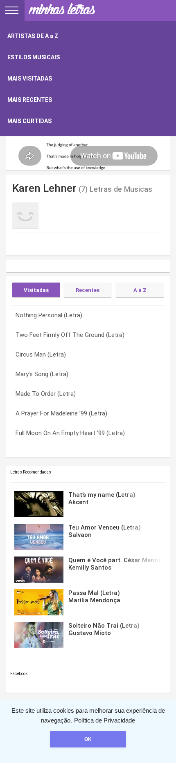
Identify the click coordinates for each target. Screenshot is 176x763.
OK (88, 739)
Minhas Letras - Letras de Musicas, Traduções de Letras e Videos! (61, 10)
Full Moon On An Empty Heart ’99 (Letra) (70, 433)
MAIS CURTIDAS (29, 121)
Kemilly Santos (115, 564)
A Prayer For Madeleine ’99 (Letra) (61, 413)
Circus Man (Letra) (41, 354)
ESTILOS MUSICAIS (33, 57)
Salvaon (104, 531)
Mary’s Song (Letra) (42, 374)
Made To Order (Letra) (46, 393)
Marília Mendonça (94, 596)
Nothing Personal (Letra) (49, 315)
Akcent (101, 498)
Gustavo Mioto (104, 629)
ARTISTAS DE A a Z (32, 36)
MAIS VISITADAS (29, 78)
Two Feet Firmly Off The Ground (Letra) (70, 335)
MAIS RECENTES (29, 99)
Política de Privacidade (104, 720)
